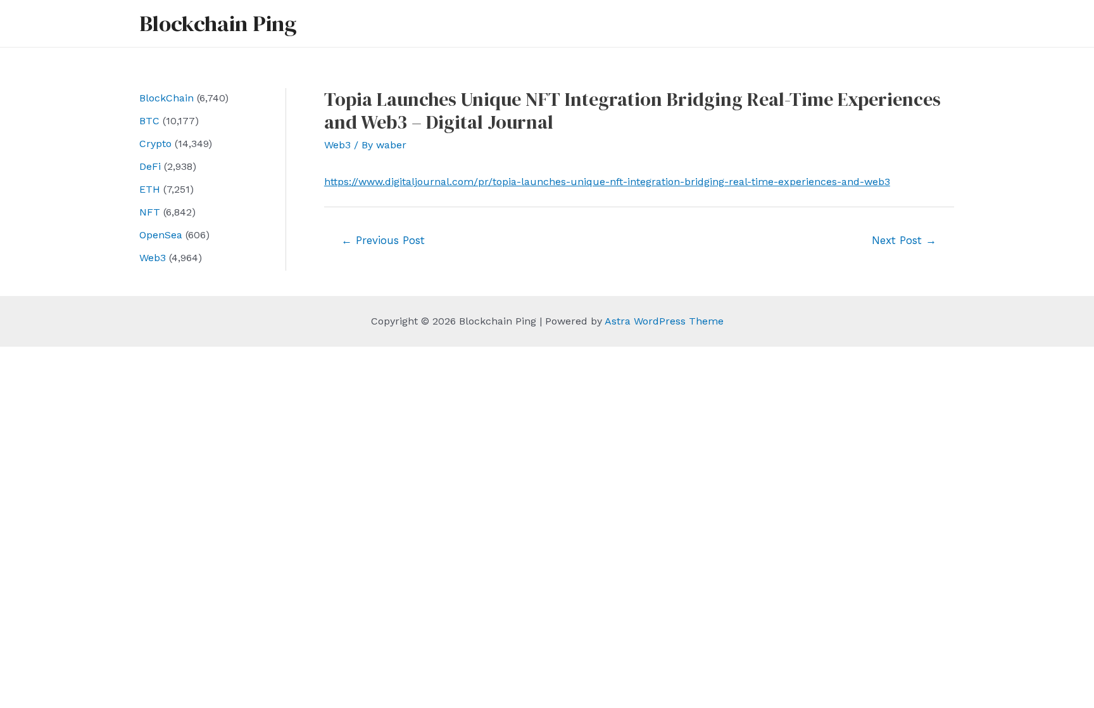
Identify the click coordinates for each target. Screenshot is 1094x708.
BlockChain (166, 98)
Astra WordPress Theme (664, 321)
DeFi (150, 166)
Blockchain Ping (217, 23)
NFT (149, 212)
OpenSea (160, 235)
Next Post (904, 240)
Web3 (152, 258)
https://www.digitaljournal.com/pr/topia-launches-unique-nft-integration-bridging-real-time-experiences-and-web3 (607, 182)
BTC (149, 121)
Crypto (155, 144)
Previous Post (383, 240)
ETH (149, 189)
